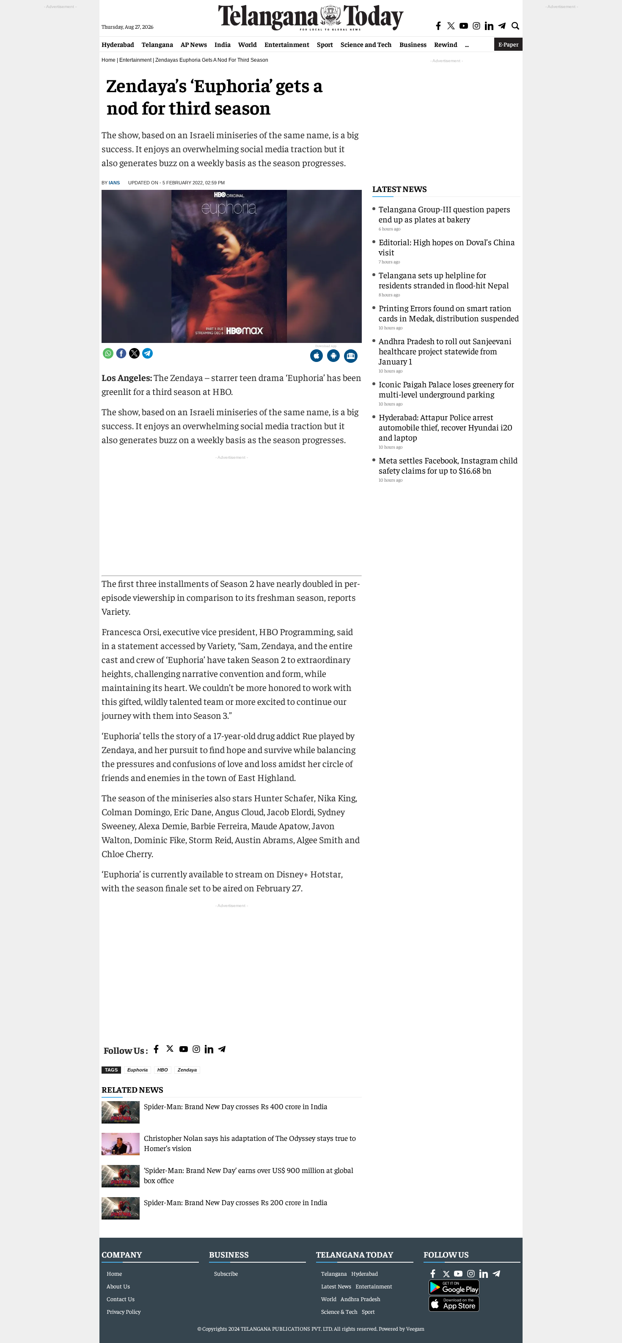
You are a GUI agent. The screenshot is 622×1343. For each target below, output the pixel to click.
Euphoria (137, 1069)
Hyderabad (118, 44)
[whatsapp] (108, 353)
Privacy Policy (123, 1311)
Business (413, 44)
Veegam (415, 1328)
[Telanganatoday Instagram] (196, 1049)
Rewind (445, 44)
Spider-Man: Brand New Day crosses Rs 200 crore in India (236, 1202)
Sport (325, 44)
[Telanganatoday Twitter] (170, 1050)
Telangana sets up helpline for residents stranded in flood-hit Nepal (444, 279)
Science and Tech (366, 44)
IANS (114, 182)
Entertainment (286, 44)
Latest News (399, 188)
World (247, 44)
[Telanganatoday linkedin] (209, 1049)
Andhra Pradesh (360, 1298)
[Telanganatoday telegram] (221, 1049)
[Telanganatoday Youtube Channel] (183, 1049)
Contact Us (121, 1298)
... (467, 44)
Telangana (157, 44)
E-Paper (508, 44)
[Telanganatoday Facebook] (156, 1049)
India (223, 44)
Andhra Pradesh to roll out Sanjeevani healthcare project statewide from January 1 (445, 350)
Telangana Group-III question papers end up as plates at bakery (444, 213)
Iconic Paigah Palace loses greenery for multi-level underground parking (446, 388)
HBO (162, 1069)
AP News (194, 44)
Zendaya (187, 1069)
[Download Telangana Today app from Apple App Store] (316, 356)
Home (109, 60)
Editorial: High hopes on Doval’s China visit (447, 246)
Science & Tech (339, 1311)
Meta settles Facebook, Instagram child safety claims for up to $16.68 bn (448, 465)
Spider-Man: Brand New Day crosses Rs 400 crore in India (236, 1106)
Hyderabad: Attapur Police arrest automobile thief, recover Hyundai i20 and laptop (445, 426)
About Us (118, 1286)
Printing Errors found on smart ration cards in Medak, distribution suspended (449, 312)
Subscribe (226, 1273)
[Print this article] (351, 356)
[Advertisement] (232, 969)
